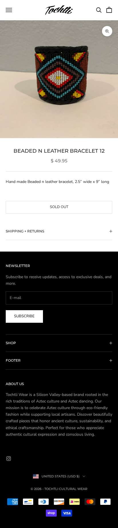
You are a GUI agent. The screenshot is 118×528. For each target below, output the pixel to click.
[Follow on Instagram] (8, 458)
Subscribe (24, 316)
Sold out (59, 207)
